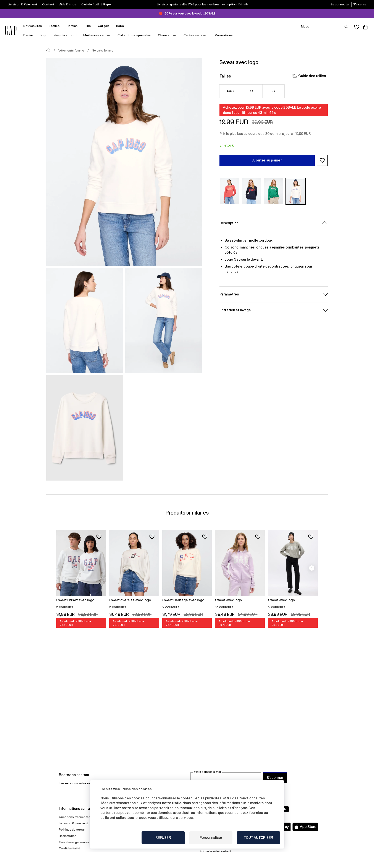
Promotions (224, 35)
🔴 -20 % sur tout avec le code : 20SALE (187, 13)
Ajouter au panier (267, 160)
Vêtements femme (71, 50)
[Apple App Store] (305, 827)
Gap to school (65, 35)
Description (229, 223)
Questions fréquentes (74, 817)
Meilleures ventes (97, 35)
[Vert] (273, 191)
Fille (88, 25)
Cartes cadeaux (196, 35)
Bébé (120, 25)
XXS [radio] (230, 91)
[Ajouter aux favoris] (98, 536)
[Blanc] (295, 191)
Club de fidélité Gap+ (96, 4)
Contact (48, 4)
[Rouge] (229, 191)
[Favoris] (356, 27)
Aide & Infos (67, 4)
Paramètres (229, 294)
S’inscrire (359, 4)
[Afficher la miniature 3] (84, 428)
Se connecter (340, 4)
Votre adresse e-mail (207, 771)
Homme (72, 25)
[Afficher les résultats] (346, 26)
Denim (28, 35)
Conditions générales (74, 842)
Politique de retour (72, 829)
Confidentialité (69, 848)
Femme (54, 25)
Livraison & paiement (73, 823)
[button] (322, 160)
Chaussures (167, 35)
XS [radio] (252, 91)
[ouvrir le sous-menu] (44, 26)
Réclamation (67, 835)
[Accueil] (48, 50)
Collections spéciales (134, 35)
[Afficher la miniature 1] (84, 320)
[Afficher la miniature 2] (163, 320)
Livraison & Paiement (22, 4)
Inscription (229, 4)
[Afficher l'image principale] (124, 162)
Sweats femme (102, 50)
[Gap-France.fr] (10, 30)
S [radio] (273, 91)
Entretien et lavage (235, 310)
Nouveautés (32, 25)
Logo (44, 35)
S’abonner (275, 778)
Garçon (103, 25)
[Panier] (365, 27)
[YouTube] (284, 809)
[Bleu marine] (252, 191)
